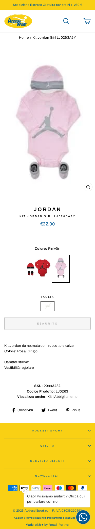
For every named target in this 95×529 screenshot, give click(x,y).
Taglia (47, 296)
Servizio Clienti (47, 460)
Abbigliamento (66, 397)
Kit (49, 397)
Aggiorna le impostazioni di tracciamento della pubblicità (47, 517)
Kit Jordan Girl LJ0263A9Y (54, 37)
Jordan (48, 209)
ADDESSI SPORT (47, 430)
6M (47, 306)
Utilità (47, 445)
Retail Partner (59, 524)
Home (24, 37)
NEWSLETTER (47, 475)
